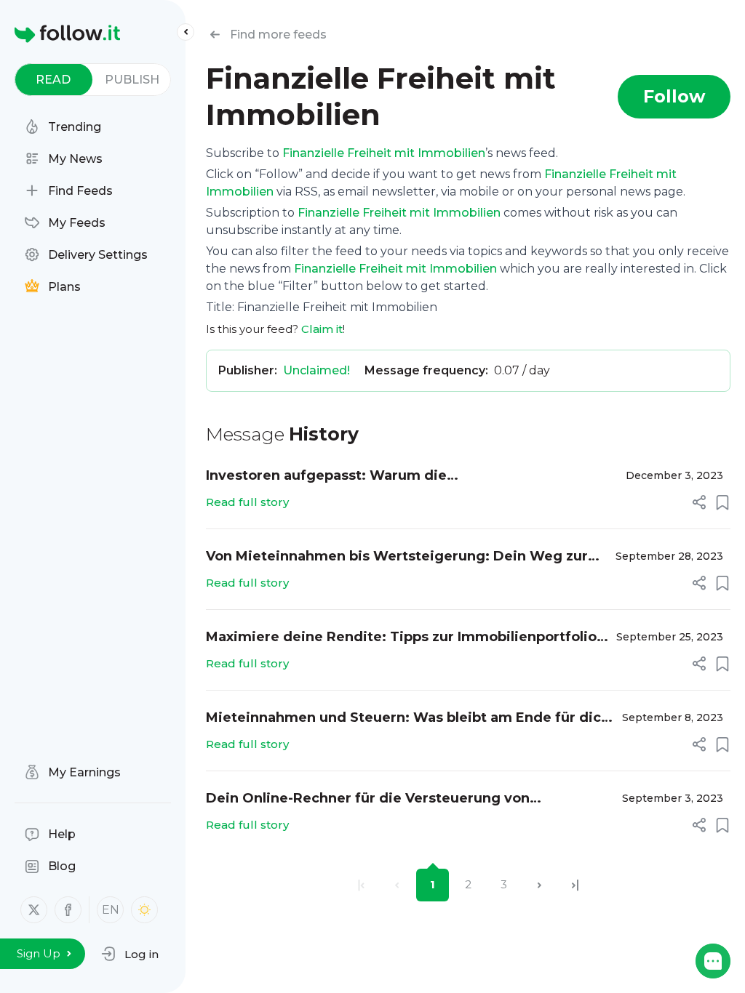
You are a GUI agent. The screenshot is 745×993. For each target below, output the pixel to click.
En (110, 910)
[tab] (53, 79)
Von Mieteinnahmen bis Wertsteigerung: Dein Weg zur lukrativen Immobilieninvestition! (397, 557)
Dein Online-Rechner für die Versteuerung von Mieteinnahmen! (368, 799)
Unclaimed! (316, 370)
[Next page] (539, 885)
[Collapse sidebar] (185, 32)
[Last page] (575, 885)
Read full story (247, 502)
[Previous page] (397, 885)
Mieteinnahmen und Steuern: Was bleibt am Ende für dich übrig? (408, 718)
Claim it (322, 329)
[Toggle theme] (144, 909)
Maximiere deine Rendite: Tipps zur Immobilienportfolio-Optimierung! (404, 638)
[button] (130, 954)
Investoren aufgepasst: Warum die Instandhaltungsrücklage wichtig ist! (333, 476)
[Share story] (699, 502)
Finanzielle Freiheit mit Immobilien (383, 153)
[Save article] (722, 502)
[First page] (361, 885)
